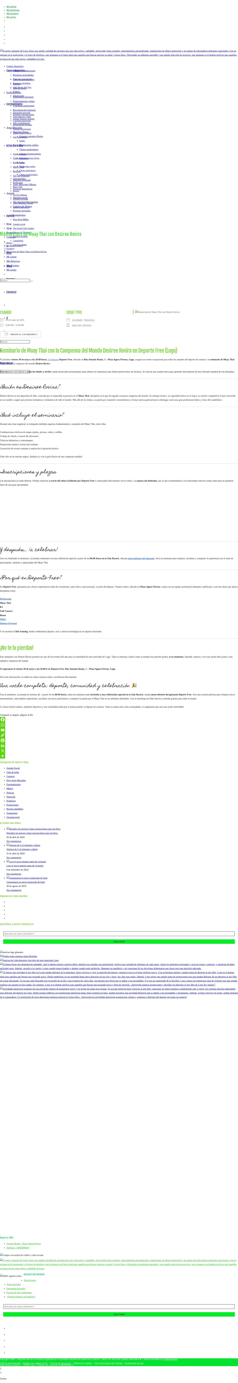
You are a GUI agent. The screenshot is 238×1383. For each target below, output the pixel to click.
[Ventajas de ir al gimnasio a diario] (23, 845)
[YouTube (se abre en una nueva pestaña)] (8, 39)
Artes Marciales (14, 127)
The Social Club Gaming (25, 202)
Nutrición (10, 797)
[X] (119, 750)
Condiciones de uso (134, 1363)
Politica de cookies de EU (35, 1363)
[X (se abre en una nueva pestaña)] (7, 27)
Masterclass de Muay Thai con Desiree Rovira (26, 251)
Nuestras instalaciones (24, 70)
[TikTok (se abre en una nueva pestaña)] (7, 43)
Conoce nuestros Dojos (31, 136)
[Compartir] (119, 756)
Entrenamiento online (24, 101)
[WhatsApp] (119, 724)
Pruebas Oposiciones (23, 114)
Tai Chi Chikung (21, 175)
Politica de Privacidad (10, 1363)
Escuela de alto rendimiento (19, 1292)
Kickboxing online (28, 145)
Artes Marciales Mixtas (24, 184)
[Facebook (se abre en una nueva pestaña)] (8, 31)
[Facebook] (119, 719)
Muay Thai (18, 167)
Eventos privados (21, 210)
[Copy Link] (119, 735)
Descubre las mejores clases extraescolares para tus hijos (32, 833)
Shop (9, 228)
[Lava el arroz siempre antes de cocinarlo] (26, 861)
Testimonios (11, 813)
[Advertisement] (119, 282)
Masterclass (89, 320)
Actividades (77, 320)
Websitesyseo (171, 1359)
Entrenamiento (13, 92)
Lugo (22, 140)
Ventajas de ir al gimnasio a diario (22, 849)
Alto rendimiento (21, 123)
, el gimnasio (53, 359)
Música (9, 788)
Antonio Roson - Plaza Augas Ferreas (23, 1243)
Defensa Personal (21, 180)
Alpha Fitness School (23, 119)
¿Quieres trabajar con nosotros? (20, 1296)
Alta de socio (19, 88)
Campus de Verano (22, 206)
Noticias (10, 793)
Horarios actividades (23, 75)
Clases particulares (28, 149)
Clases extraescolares (30, 154)
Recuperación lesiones (24, 110)
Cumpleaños (19, 215)
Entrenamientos (13, 784)
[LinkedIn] (119, 745)
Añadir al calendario (23, 334)
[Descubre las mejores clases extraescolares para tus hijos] (33, 829)
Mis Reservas (12, 10)
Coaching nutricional (23, 105)
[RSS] (7, 918)
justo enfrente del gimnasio (141, 558)
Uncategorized (13, 817)
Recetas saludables (14, 809)
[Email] (119, 730)
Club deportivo (20, 158)
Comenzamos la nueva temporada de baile (25, 882)
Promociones (12, 805)
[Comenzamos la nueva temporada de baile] (26, 878)
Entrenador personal (23, 97)
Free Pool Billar (21, 219)
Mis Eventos (12, 13)
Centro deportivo (15, 66)
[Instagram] (7, 910)
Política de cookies (83, 1363)
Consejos (10, 776)
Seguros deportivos (22, 189)
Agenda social (20, 197)
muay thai (76, 325)
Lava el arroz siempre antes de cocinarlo (24, 866)
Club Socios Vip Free (23, 79)
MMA (3, 619)
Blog (8, 224)
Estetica (17, 83)
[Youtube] (7, 914)
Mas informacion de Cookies (108, 1363)
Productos (11, 801)
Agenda (10, 193)
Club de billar (12, 772)
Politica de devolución (60, 1363)
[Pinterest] (119, 740)
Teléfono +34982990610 (17, 1248)
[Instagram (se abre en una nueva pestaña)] (8, 35)
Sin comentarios (13, 841)
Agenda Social (13, 768)
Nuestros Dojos (20, 132)
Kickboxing (19, 162)
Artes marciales (13, 1284)
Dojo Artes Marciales (16, 780)
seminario (86, 325)
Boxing (16, 171)
